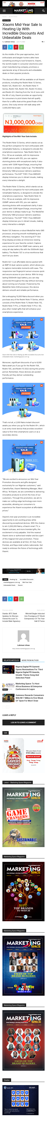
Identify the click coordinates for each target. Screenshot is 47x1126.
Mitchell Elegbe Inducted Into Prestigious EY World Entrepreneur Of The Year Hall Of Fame (34, 617)
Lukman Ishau (10, 42)
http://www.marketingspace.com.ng (23, 648)
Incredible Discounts (26, 579)
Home (4, 17)
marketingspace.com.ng (11, 582)
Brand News (13, 17)
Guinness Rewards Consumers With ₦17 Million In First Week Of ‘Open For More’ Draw (30, 698)
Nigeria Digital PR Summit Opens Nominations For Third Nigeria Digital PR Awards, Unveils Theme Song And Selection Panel (29, 672)
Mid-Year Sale (27, 582)
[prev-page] (3, 706)
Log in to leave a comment (23, 722)
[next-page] (7, 706)
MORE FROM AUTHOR (30, 660)
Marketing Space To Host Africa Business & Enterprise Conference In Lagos (29, 686)
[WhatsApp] (21, 47)
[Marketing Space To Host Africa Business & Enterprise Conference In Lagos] (8, 686)
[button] (4, 11)
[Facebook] (4, 47)
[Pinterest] (15, 47)
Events (5, 672)
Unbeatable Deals (9, 585)
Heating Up (13, 579)
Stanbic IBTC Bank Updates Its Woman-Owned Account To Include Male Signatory (11, 617)
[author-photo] (23, 642)
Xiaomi (20, 585)
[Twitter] (10, 47)
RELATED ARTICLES (11, 660)
